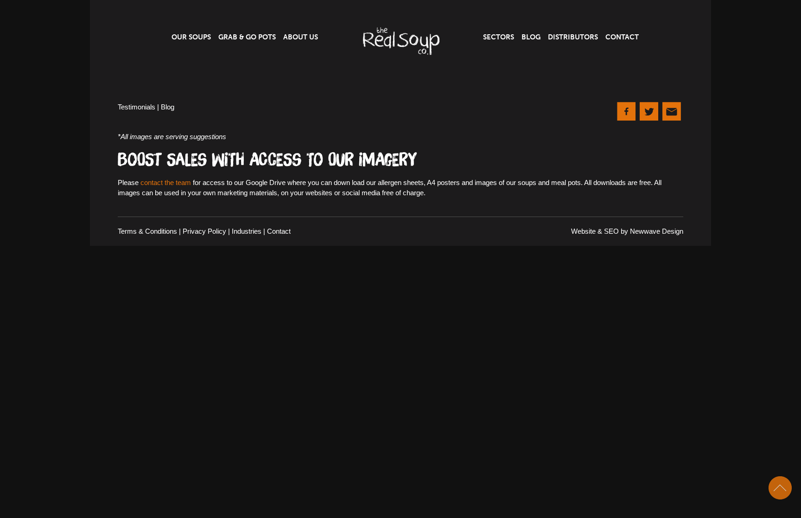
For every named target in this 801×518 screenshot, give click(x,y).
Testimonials (136, 107)
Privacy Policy (204, 231)
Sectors (498, 37)
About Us (300, 37)
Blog (530, 37)
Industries (246, 231)
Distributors (573, 37)
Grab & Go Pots (247, 37)
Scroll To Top (780, 487)
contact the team (165, 182)
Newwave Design (656, 231)
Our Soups (191, 37)
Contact (622, 37)
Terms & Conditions (147, 231)
